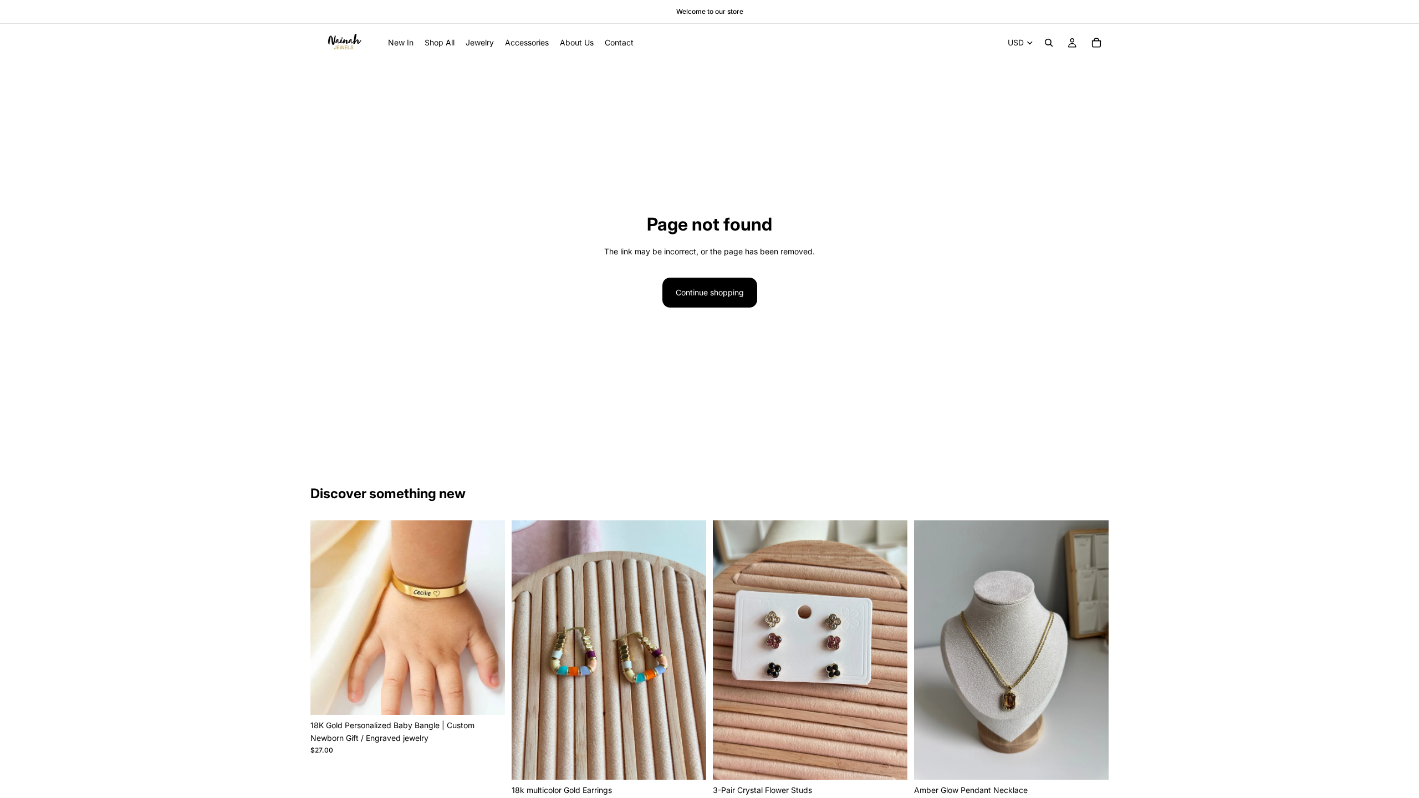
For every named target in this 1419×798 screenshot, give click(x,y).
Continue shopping (710, 292)
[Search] (1049, 42)
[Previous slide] (327, 618)
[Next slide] (488, 618)
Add (698, 762)
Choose (497, 697)
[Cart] (1096, 42)
